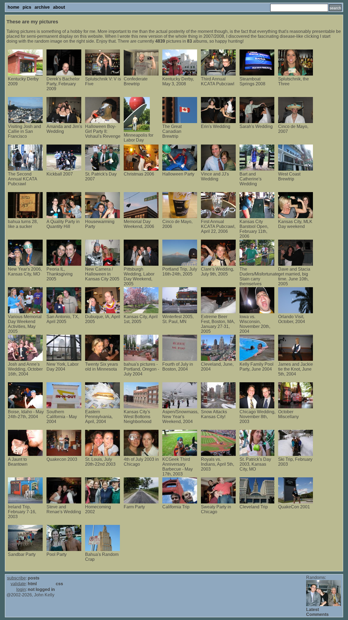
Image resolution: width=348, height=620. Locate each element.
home (13, 7)
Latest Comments (317, 612)
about (59, 7)
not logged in (41, 589)
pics (27, 7)
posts (33, 578)
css (59, 583)
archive (42, 7)
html (32, 583)
